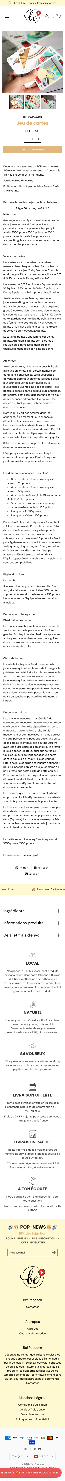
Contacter (32, 1307)
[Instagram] (25, 1449)
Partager (43, 867)
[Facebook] (30, 1449)
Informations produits (23, 923)
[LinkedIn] (39, 1449)
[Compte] (46, 16)
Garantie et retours (32, 1414)
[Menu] (7, 16)
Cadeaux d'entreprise (32, 1333)
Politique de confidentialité (32, 1419)
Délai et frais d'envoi (21, 935)
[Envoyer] (54, 1252)
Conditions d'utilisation (32, 1404)
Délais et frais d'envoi (33, 1409)
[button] (52, 16)
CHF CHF (43, 1456)
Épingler (34, 873)
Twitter (23, 867)
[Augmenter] (38, 139)
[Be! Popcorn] (32, 16)
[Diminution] (26, 139)
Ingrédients (13, 911)
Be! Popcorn (37, 1464)
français (17, 1456)
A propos (32, 1328)
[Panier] (59, 16)
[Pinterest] (34, 1449)
